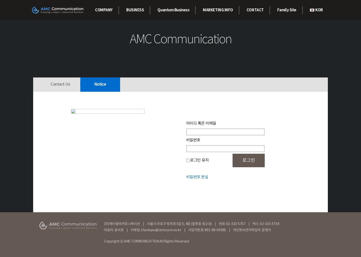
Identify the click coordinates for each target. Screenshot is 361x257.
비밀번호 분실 (197, 177)
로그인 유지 (199, 160)
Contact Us (60, 84)
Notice (100, 84)
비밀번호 (193, 140)
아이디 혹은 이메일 (201, 123)
